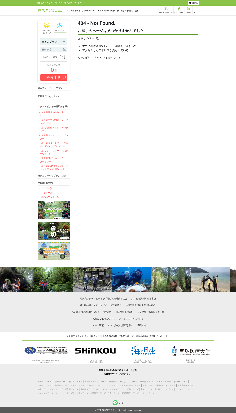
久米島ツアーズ (132, 389)
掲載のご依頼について (103, 318)
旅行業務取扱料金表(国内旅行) (141, 305)
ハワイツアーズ (182, 389)
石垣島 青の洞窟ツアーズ (95, 381)
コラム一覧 (46, 192)
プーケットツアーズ (64, 393)
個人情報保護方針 (124, 311)
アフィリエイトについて (131, 318)
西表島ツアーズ (44, 381)
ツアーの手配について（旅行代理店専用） (111, 325)
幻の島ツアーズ (44, 385)
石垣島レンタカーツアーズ (176, 381)
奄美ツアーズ (146, 389)
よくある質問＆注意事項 (143, 298)
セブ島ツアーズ (81, 393)
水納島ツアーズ (87, 389)
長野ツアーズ (113, 393)
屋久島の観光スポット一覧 (93, 305)
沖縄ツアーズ (148, 385)
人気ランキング (89, 10)
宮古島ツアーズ (77, 385)
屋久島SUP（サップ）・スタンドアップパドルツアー (54, 167)
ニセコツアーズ (147, 393)
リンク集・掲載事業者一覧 (150, 311)
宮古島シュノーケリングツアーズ (100, 385)
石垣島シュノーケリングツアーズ (122, 381)
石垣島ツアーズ (75, 381)
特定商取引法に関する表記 (85, 311)
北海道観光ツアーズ (130, 393)
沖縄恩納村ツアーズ (186, 385)
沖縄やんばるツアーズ (165, 385)
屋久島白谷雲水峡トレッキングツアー (54, 121)
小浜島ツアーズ (60, 381)
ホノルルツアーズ (45, 393)
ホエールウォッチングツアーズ (109, 389)
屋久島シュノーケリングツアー (54, 136)
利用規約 (107, 311)
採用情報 (141, 325)
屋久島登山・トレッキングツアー (54, 129)
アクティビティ (73, 10)
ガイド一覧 (46, 188)
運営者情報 (116, 305)
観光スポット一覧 (50, 196)
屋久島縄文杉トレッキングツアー (54, 113)
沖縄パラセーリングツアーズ (50, 389)
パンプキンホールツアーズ (128, 385)
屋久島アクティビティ (164, 389)
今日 (46, 57)
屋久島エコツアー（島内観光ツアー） (54, 152)
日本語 (195, 2)
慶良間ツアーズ (71, 389)
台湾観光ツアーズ (98, 393)
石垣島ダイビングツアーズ (150, 381)
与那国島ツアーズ (61, 385)
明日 (55, 57)
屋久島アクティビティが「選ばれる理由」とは (118, 10)
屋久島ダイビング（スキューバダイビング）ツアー (54, 144)
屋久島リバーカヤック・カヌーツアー (54, 159)
